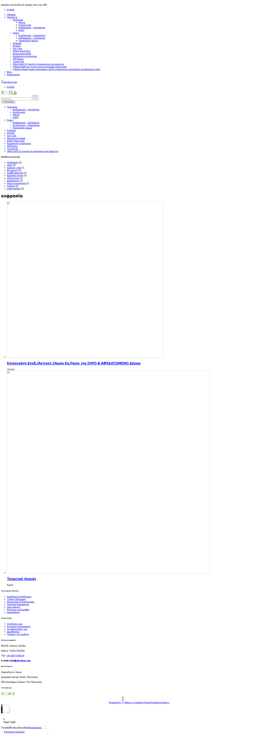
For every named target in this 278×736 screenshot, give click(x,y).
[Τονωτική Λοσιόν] (108, 572)
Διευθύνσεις (13, 631)
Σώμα (16, 33)
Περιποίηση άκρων (28, 40)
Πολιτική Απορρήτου (18, 604)
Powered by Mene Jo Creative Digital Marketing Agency (139, 702)
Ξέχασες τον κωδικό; (18, 634)
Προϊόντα (12, 17)
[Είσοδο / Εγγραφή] (3, 93)
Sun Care (17, 48)
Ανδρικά (17, 43)
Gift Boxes (18, 59)
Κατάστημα (35, 727)
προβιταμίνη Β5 (15, 173)
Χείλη (21, 30)
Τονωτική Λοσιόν (21, 579)
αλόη (9, 165)
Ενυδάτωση (25, 25)
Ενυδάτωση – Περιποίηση (32, 35)
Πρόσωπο (18, 20)
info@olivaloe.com (20, 660)
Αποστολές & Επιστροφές (20, 602)
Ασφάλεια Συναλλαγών (19, 596)
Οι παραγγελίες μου (17, 629)
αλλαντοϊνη (13, 178)
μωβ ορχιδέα (14, 188)
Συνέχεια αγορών (14, 731)
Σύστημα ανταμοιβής (18, 609)
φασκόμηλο (13, 180)
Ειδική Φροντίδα (21, 51)
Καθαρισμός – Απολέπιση (32, 27)
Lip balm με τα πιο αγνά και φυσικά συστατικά (42, 66)
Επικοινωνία (13, 74)
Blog (9, 72)
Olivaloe (11, 14)
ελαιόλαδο (12, 162)
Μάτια (22, 22)
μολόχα (11, 186)
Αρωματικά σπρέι (22, 53)
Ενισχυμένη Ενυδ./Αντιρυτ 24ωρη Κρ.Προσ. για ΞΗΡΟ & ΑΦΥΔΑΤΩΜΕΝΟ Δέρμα (73, 363)
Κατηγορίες (8, 102)
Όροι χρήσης (13, 607)
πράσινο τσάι (14, 167)
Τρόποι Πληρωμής (16, 599)
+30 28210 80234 (15, 655)
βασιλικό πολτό (15, 175)
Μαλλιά (17, 46)
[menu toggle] (2, 80)
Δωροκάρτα (13, 612)
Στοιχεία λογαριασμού (19, 626)
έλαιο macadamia (16, 183)
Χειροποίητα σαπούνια (25, 56)
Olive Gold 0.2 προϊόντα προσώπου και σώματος (38, 64)
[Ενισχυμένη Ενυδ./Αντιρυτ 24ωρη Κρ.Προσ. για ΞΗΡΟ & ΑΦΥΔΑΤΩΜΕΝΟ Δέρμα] (85, 357)
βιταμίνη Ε (12, 170)
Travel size (18, 61)
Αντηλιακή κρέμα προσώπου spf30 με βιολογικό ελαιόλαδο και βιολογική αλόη (59, 69)
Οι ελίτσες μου (14, 624)
